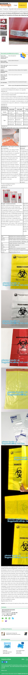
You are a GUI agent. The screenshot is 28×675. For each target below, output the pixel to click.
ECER (4, 667)
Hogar (15, 5)
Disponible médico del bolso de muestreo (18, 9)
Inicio (1, 9)
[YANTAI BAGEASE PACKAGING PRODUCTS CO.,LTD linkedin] (2, 662)
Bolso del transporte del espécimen (11, 603)
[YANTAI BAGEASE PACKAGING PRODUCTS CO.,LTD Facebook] (4, 662)
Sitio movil (4, 670)
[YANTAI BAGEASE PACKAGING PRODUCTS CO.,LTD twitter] (6, 662)
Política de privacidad (6, 665)
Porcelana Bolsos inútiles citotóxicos (19, 665)
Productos (22, 5)
